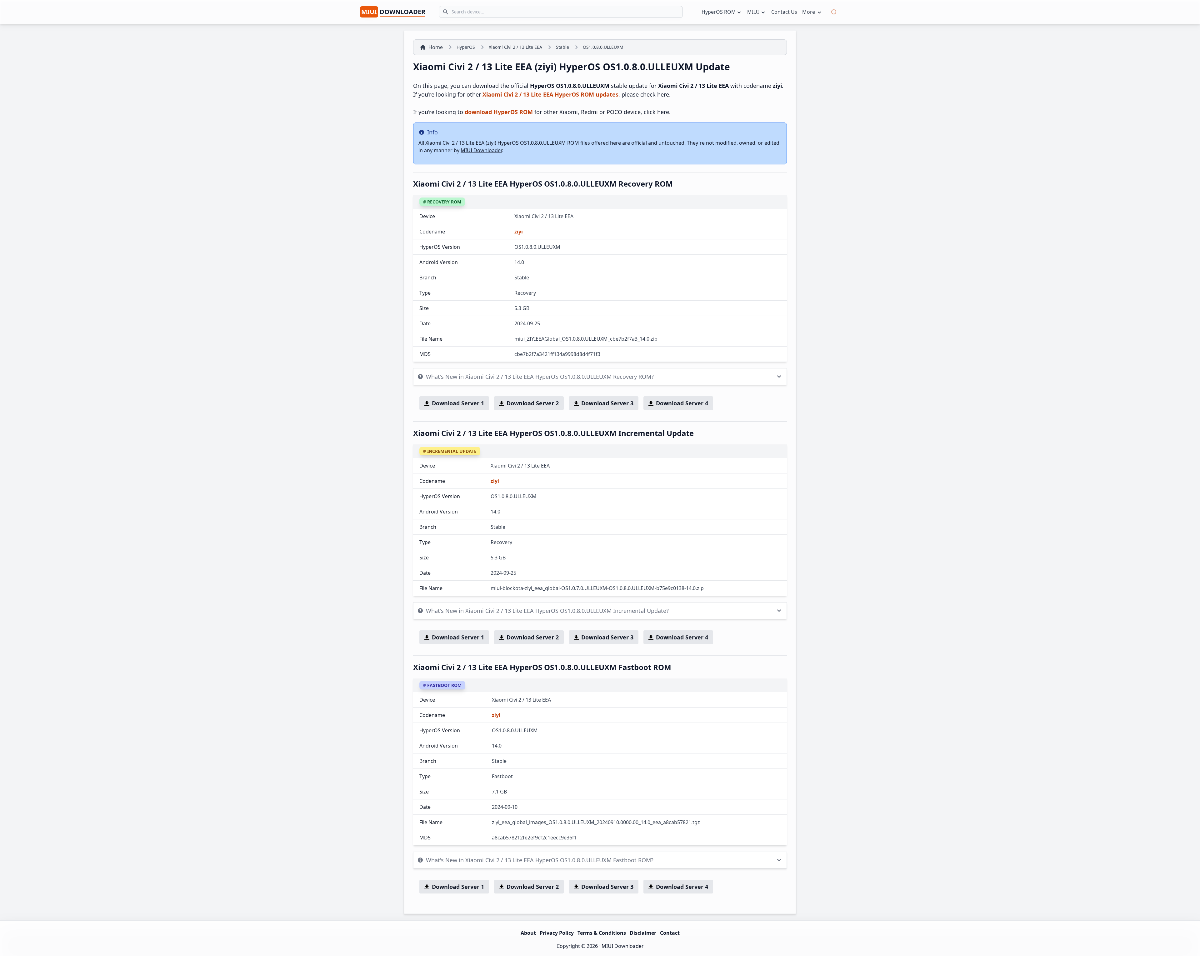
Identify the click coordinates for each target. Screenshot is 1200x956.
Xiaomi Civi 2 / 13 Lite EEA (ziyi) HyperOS (472, 142)
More (809, 11)
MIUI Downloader (481, 150)
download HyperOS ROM (499, 112)
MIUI (753, 11)
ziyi (518, 231)
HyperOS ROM (719, 11)
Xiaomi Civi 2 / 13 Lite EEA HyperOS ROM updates (550, 94)
